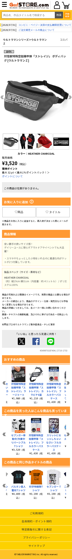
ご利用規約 (36, 513)
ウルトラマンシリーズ (16, 40)
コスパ (64, 40)
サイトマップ (36, 546)
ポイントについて (12, 176)
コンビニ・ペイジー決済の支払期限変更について (44, 24)
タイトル (54, 212)
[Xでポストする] (21, 344)
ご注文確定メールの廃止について (36, 29)
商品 (20, 212)
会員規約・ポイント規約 (37, 521)
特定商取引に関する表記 (37, 529)
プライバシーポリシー (36, 537)
